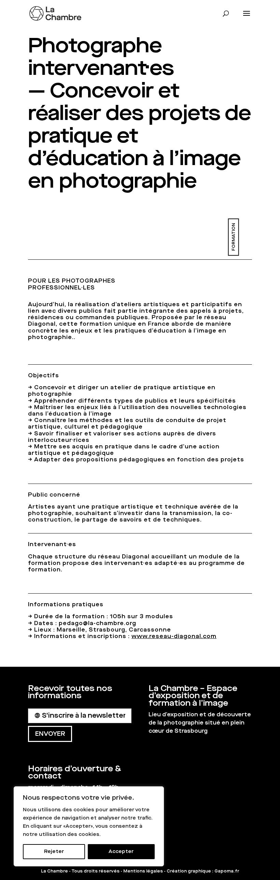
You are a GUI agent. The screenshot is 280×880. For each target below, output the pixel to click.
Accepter (121, 851)
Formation (233, 237)
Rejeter (54, 851)
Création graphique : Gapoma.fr (203, 871)
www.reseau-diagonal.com (173, 636)
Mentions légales (143, 871)
